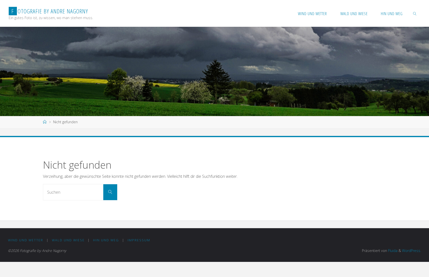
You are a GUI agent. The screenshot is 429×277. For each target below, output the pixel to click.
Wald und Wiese (68, 240)
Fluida (392, 250)
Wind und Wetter (25, 240)
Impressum (139, 240)
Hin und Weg (106, 240)
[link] (414, 13)
